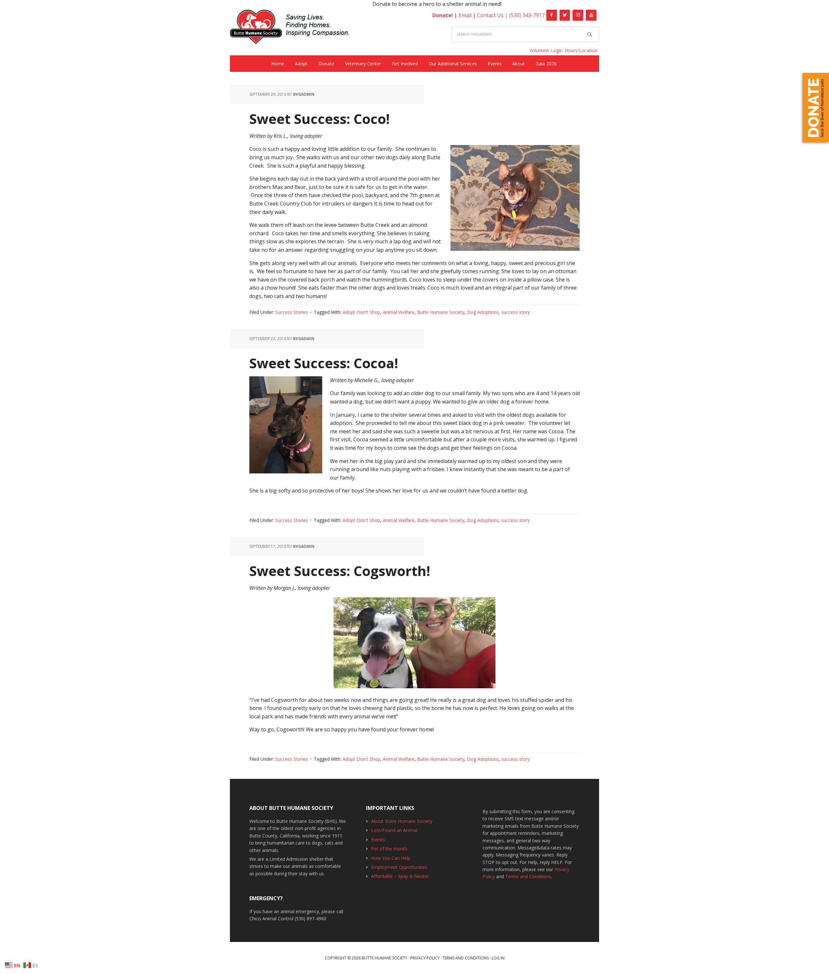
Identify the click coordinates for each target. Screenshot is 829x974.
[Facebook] (551, 15)
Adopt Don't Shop (361, 312)
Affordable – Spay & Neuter (400, 876)
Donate (816, 107)
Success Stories (291, 312)
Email (465, 15)
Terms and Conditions (528, 876)
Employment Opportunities (399, 867)
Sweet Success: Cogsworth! (339, 570)
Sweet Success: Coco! (319, 118)
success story (515, 312)
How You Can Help (390, 858)
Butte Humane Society (294, 28)
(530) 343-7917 (527, 15)
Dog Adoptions (483, 312)
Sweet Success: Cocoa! (323, 363)
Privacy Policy (425, 958)
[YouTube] (591, 15)
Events (378, 839)
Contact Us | (493, 15)
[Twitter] (565, 15)
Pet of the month (389, 849)
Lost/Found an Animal (394, 830)
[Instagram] (578, 15)
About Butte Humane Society (401, 821)
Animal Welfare (398, 312)
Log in (498, 958)
